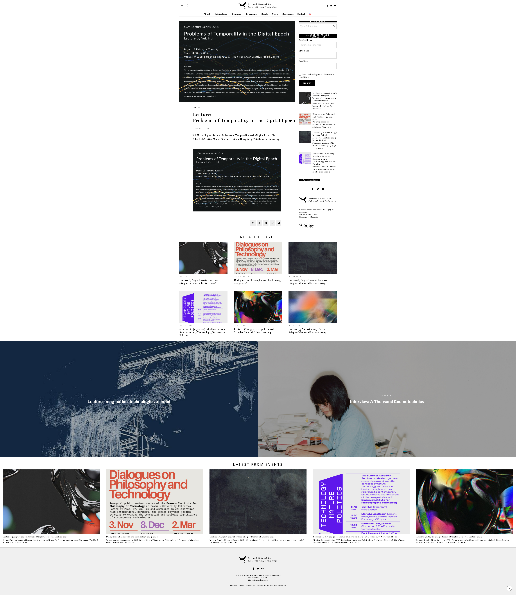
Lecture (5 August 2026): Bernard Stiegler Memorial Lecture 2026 (324, 95)
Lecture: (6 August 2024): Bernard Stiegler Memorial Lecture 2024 (254, 331)
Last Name (304, 61)
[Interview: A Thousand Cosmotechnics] (387, 399)
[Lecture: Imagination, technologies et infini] (129, 399)
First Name (304, 51)
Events (196, 107)
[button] (334, 26)
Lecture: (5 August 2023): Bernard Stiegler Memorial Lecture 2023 (308, 331)
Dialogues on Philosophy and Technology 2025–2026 (324, 117)
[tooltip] (327, 5)
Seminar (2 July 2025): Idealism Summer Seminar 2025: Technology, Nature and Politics (324, 158)
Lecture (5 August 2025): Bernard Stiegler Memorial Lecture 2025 (324, 135)
